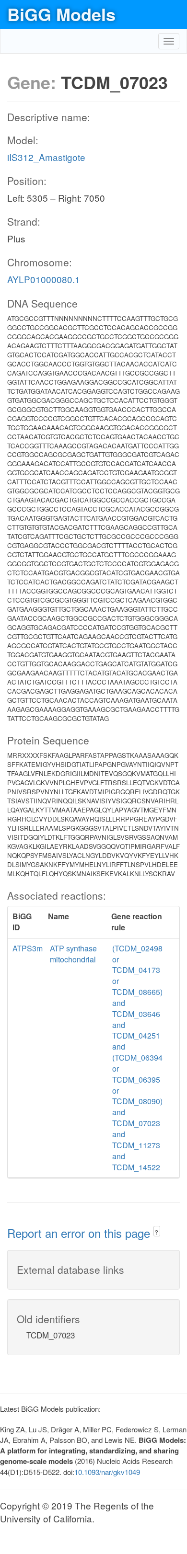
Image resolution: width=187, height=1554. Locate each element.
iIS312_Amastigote (46, 156)
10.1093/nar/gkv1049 (107, 1472)
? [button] (156, 1232)
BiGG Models (61, 13)
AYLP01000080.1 (43, 279)
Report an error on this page (80, 1232)
